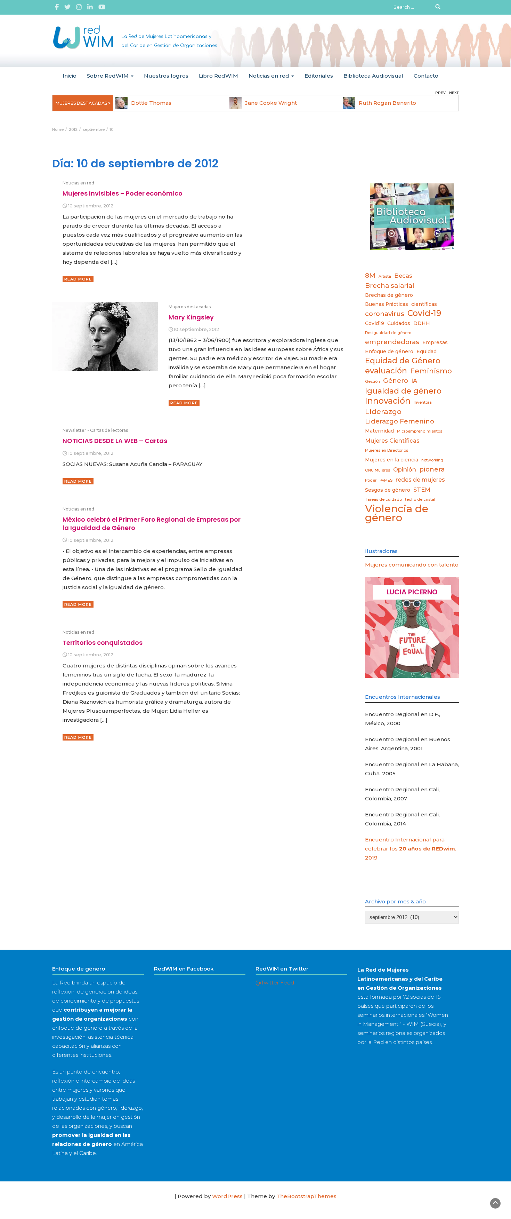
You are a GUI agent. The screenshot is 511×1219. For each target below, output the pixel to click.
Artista (385, 276)
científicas (424, 304)
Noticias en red (270, 75)
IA (414, 380)
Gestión (372, 381)
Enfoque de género (389, 351)
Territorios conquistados (103, 642)
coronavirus (384, 314)
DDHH (421, 323)
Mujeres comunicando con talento (412, 564)
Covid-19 (424, 313)
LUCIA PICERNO (412, 592)
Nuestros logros (166, 75)
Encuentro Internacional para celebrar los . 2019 (410, 848)
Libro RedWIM (218, 75)
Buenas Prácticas (386, 304)
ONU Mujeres (377, 470)
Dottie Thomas (151, 103)
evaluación (386, 370)
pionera (432, 469)
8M (370, 275)
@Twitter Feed (275, 982)
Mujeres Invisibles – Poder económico (122, 193)
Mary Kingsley (191, 317)
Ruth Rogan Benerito (387, 103)
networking (432, 460)
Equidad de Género (402, 360)
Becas (403, 275)
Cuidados (398, 323)
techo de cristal (420, 499)
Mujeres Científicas (392, 440)
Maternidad (379, 431)
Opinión (404, 469)
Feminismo (431, 370)
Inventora (423, 402)
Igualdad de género (403, 390)
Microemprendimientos (419, 431)
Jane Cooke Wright (271, 103)
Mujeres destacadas (190, 306)
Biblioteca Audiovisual (373, 75)
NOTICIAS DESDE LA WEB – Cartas (115, 440)
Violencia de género (396, 513)
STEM (421, 489)
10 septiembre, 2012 (90, 205)
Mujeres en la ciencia (391, 459)
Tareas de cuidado (383, 499)
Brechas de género (389, 295)
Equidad (426, 351)
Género (395, 381)
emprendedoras (392, 342)
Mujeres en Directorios (386, 450)
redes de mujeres (420, 479)
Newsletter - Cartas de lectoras (95, 430)
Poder (370, 480)
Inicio (69, 75)
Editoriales (319, 75)
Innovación (388, 400)
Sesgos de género (387, 490)
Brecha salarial (389, 286)
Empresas (435, 342)
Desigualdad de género (388, 333)
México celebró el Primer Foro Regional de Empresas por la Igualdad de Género (152, 523)
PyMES (386, 480)
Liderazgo (383, 411)
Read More (78, 279)
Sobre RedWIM (108, 75)
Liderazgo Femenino (399, 421)
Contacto (426, 75)
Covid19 (374, 323)
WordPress (227, 1196)
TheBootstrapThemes (306, 1196)
